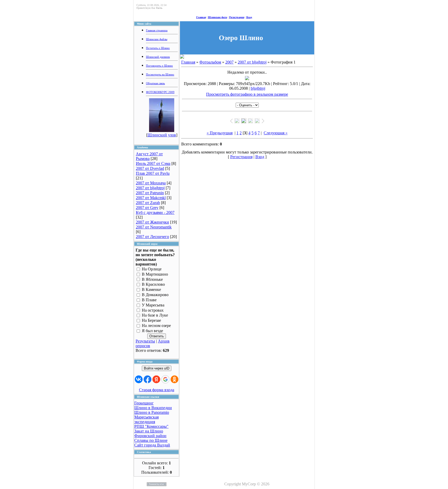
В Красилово (153, 284)
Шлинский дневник (158, 56)
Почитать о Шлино (158, 48)
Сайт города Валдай (152, 445)
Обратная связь (155, 83)
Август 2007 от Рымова (149, 156)
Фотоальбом (210, 62)
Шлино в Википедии (153, 408)
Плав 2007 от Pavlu (153, 173)
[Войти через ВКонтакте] (139, 379)
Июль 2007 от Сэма (153, 163)
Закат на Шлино (148, 431)
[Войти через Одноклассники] (174, 379)
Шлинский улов (162, 135)
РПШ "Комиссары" (151, 426)
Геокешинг (144, 403)
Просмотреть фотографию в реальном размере (247, 94)
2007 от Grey (147, 207)
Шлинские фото (217, 17)
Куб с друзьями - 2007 (155, 212)
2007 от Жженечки (152, 222)
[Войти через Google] (165, 379)
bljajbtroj (258, 88)
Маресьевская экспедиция (146, 419)
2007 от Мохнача (151, 183)
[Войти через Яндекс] (156, 379)
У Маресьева (153, 305)
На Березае (151, 320)
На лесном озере (156, 325)
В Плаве (149, 300)
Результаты (145, 341)
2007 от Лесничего (152, 236)
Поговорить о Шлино (159, 65)
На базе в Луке (155, 315)
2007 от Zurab (148, 202)
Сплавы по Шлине (150, 440)
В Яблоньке (152, 279)
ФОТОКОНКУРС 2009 (160, 92)
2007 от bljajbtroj (150, 188)
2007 (229, 62)
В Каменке (151, 290)
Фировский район (150, 436)
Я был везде (152, 331)
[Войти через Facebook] (147, 379)
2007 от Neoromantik (154, 227)
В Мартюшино (155, 274)
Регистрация (236, 17)
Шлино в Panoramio (151, 412)
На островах (153, 310)
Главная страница (156, 30)
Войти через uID (156, 368)
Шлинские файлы (156, 39)
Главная (201, 17)
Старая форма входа (156, 390)
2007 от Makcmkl (151, 197)
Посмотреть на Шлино (160, 74)
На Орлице (152, 269)
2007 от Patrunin (150, 193)
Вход (249, 17)
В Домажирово (155, 294)
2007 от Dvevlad (150, 168)
